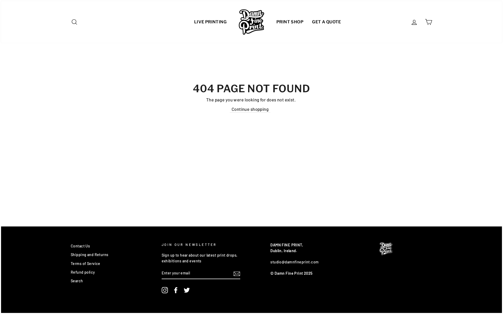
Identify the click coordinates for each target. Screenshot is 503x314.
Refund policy (83, 272)
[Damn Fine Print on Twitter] (187, 290)
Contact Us (80, 246)
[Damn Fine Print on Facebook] (176, 290)
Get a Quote (326, 21)
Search (77, 281)
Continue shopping (250, 109)
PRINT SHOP (289, 21)
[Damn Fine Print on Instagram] (165, 290)
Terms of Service (85, 263)
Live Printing (210, 21)
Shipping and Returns (89, 254)
